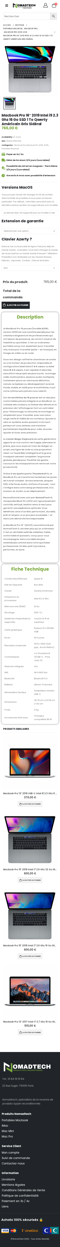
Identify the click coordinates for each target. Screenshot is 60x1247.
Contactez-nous (13, 1163)
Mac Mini (8, 1131)
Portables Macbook (10, 148)
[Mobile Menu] (6, 5)
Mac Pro (7, 1136)
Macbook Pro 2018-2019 (37, 145)
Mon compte (10, 1153)
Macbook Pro (20, 145)
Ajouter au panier (17, 305)
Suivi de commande (16, 1158)
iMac (5, 1126)
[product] (30, 763)
